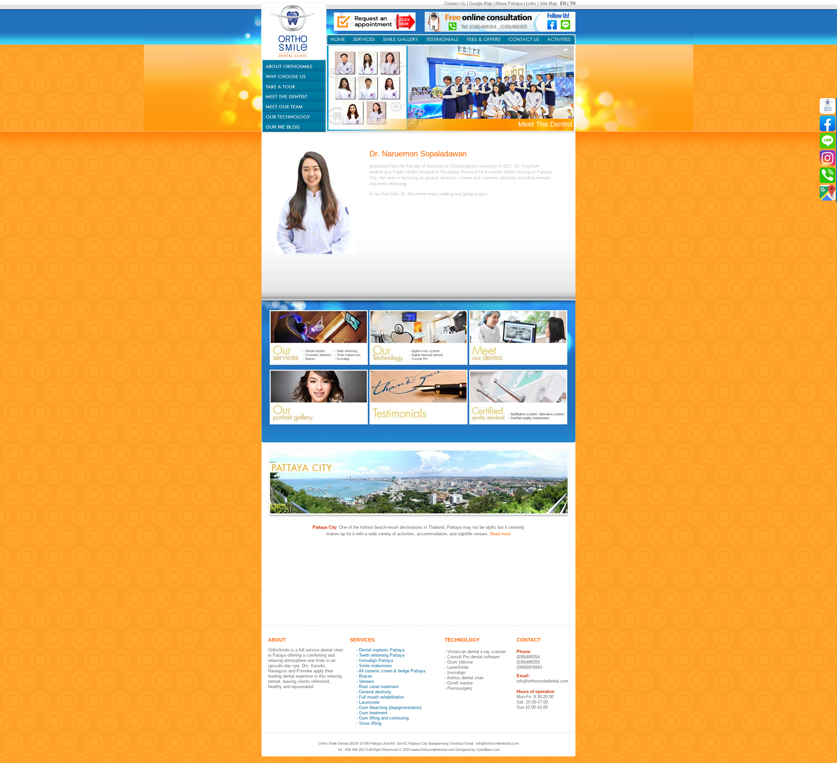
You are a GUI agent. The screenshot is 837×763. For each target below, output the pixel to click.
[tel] (827, 175)
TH (572, 3)
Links (531, 3)
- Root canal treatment (377, 686)
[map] (827, 193)
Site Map (548, 3)
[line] (827, 141)
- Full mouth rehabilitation (380, 697)
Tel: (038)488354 (479, 26)
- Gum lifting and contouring (382, 718)
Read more (500, 533)
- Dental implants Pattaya (380, 650)
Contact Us (455, 3)
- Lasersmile (368, 702)
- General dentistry (373, 691)
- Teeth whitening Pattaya (380, 655)
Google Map (480, 3)
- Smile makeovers (374, 665)
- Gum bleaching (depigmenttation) (388, 707)
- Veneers (365, 681)
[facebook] (827, 123)
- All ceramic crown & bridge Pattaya (390, 670)
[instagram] (827, 158)
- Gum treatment (371, 712)
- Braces (364, 676)
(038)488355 (513, 26)
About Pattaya (508, 3)
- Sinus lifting (368, 723)
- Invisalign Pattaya (374, 660)
